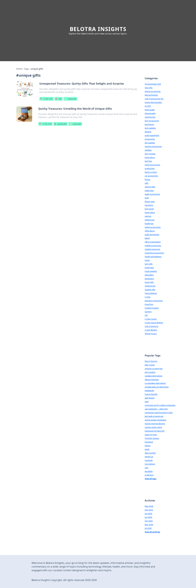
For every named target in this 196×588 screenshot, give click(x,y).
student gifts (150, 289)
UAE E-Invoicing (151, 326)
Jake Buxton (150, 398)
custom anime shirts (153, 427)
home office (150, 212)
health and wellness (153, 256)
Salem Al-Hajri (151, 434)
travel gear (149, 267)
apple (147, 449)
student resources (152, 249)
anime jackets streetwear (155, 420)
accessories (150, 139)
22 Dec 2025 (46, 99)
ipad (146, 401)
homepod (149, 442)
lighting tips (150, 220)
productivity (150, 168)
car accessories (151, 176)
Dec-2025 (149, 510)
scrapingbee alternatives (155, 383)
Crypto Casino (151, 319)
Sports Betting (151, 293)
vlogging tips (150, 286)
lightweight (149, 390)
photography (150, 113)
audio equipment (152, 135)
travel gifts (149, 282)
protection (149, 475)
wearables (149, 275)
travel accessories (152, 165)
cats (146, 467)
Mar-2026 (149, 524)
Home (19, 68)
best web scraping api (154, 416)
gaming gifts (60, 124)
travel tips (149, 304)
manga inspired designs (155, 423)
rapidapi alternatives (153, 376)
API (146, 315)
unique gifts (70, 99)
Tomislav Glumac (152, 438)
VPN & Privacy (151, 333)
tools (147, 198)
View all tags (150, 478)
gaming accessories (153, 146)
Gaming (148, 311)
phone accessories (153, 91)
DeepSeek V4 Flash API (154, 431)
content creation (152, 308)
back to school (151, 172)
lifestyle (148, 131)
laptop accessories (153, 227)
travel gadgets (151, 271)
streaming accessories (154, 253)
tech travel (149, 209)
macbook (149, 460)
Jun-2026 (148, 513)
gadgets (148, 150)
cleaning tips (150, 117)
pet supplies (150, 142)
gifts (58, 99)
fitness (147, 179)
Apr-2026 (149, 521)
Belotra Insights (98, 29)
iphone (148, 445)
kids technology (151, 95)
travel (147, 260)
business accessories (154, 300)
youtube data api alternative (157, 387)
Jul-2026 (148, 528)
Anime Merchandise (153, 102)
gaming (148, 216)
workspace (149, 278)
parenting (149, 205)
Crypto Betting (151, 330)
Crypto (147, 297)
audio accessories (152, 194)
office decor (150, 231)
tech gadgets (150, 128)
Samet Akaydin (151, 394)
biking (147, 238)
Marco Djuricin (151, 361)
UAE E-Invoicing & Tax (154, 98)
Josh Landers (150, 372)
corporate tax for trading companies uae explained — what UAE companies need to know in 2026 (160, 409)
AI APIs (148, 106)
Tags (26, 68)
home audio (150, 109)
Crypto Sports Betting (154, 322)
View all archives (152, 532)
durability (149, 471)
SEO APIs (149, 87)
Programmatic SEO (153, 84)
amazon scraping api (153, 368)
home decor (150, 157)
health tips (149, 223)
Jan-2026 (148, 517)
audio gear (149, 190)
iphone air (149, 456)
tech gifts (149, 264)
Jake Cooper (150, 365)
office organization (153, 242)
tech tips (148, 161)
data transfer (150, 453)
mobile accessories (153, 245)
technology (149, 124)
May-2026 (149, 506)
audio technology (152, 234)
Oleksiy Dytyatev (152, 379)
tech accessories (152, 120)
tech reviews (150, 154)
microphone (150, 464)
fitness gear (150, 201)
